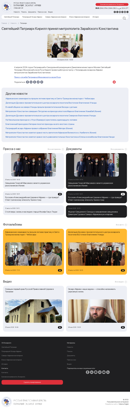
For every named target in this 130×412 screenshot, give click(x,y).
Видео (50, 12)
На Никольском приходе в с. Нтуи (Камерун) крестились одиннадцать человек (41, 120)
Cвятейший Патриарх (11, 17)
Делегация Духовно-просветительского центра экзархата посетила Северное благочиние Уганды (51, 115)
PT (127, 8)
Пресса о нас (42, 12)
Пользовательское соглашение (117, 402)
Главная (4, 23)
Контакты (5, 372)
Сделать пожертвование (32, 382)
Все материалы (54, 149)
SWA (110, 8)
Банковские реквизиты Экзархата (112, 4)
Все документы (117, 149)
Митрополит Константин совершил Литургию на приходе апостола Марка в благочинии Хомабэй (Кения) (53, 111)
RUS (97, 8)
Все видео (119, 282)
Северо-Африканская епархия (55, 17)
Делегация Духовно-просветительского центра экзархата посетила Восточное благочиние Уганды (51, 103)
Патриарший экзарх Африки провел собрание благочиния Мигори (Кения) (39, 128)
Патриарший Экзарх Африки (32, 17)
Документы (32, 12)
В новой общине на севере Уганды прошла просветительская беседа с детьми (41, 107)
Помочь (24, 12)
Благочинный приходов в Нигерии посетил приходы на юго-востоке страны (40, 124)
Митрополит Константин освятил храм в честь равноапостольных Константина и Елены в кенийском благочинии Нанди (60, 137)
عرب (119, 8)
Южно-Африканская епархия (79, 17)
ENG (102, 8)
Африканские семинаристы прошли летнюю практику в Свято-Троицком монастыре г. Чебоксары (50, 98)
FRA (106, 8)
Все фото (120, 225)
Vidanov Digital (123, 404)
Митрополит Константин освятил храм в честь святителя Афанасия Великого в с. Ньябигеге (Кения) (51, 132)
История (96, 17)
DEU (114, 8)
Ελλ (123, 8)
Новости (17, 12)
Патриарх (23, 23)
